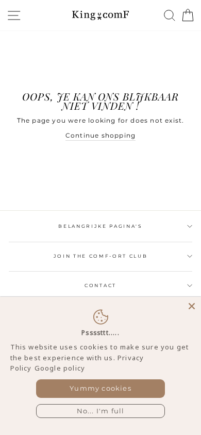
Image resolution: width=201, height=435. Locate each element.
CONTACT (100, 285)
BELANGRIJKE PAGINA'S (100, 226)
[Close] (192, 306)
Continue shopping (100, 135)
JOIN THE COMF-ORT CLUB (101, 256)
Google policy (60, 368)
